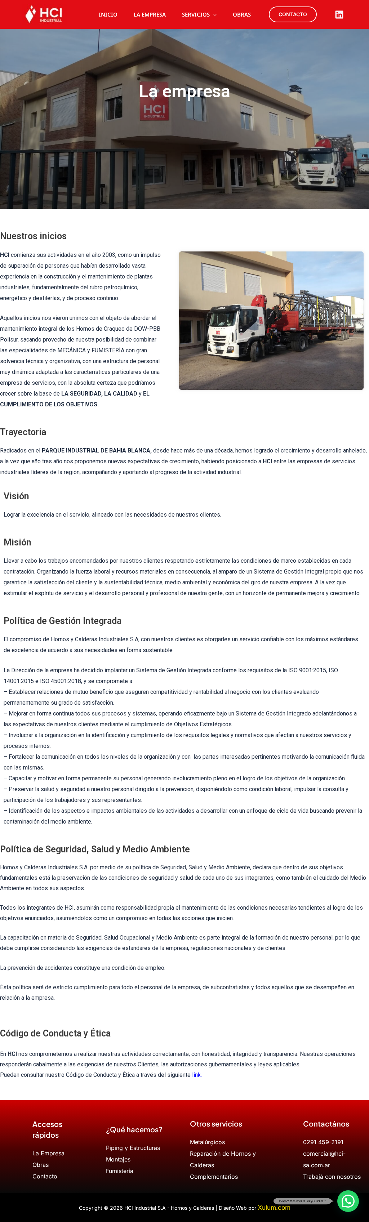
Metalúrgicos (207, 1142)
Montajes (118, 1159)
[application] (213, 14)
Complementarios (214, 1176)
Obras (40, 1164)
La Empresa (48, 1153)
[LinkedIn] (339, 14)
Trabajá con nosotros (332, 1176)
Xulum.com (274, 1207)
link (196, 1074)
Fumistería (119, 1170)
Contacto (44, 1176)
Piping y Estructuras (133, 1147)
